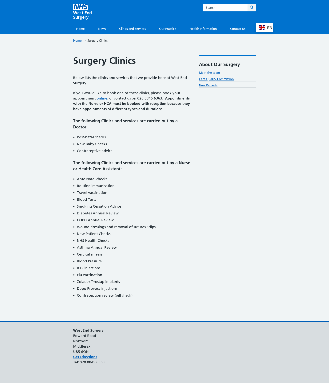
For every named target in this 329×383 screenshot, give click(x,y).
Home (80, 29)
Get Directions (85, 357)
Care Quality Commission (216, 79)
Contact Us (237, 29)
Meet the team (209, 73)
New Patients (208, 85)
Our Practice (167, 29)
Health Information (203, 29)
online (102, 98)
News (102, 29)
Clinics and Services (132, 29)
